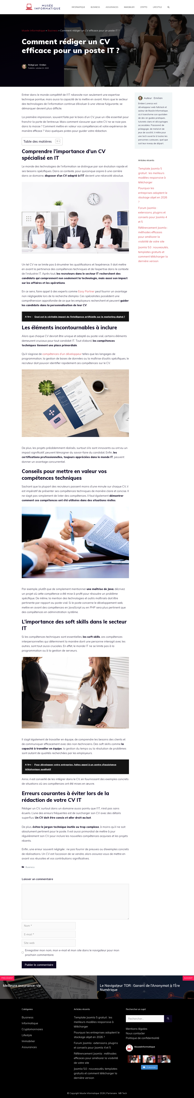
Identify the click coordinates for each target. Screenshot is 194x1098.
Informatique (78, 7)
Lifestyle (157, 7)
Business (95, 7)
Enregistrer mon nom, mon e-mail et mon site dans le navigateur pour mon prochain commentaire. (72, 953)
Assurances (112, 7)
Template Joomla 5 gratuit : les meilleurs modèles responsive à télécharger (94, 1022)
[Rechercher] (168, 1018)
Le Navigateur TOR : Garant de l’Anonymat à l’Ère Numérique (140, 987)
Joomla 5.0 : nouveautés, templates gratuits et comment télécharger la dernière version (95, 1073)
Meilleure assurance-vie (22, 985)
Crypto (143, 7)
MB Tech (122, 1093)
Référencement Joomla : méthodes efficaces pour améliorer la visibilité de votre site (96, 1058)
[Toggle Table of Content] (56, 141)
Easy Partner (86, 291)
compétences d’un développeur (62, 354)
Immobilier (129, 7)
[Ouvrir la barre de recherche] (168, 7)
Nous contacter (135, 1033)
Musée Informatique (33, 30)
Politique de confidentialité (142, 1038)
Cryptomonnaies (32, 1029)
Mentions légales (136, 1028)
